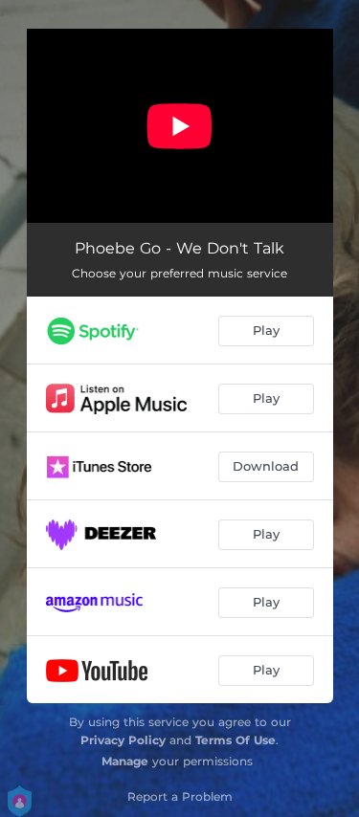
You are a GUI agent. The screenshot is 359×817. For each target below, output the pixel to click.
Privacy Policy (123, 740)
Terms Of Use (235, 740)
